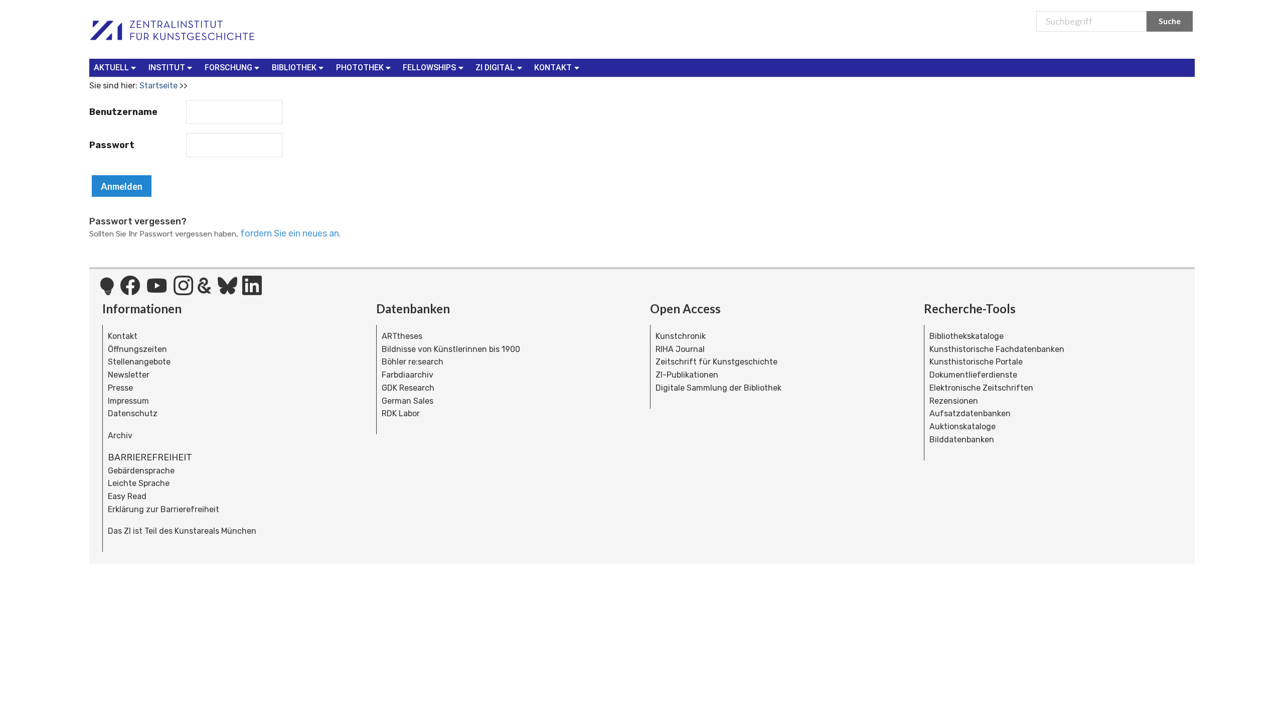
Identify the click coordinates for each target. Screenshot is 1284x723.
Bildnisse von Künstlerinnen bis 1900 (451, 349)
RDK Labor (401, 413)
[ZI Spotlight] (107, 291)
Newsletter (128, 375)
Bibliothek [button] (294, 67)
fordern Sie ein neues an (289, 233)
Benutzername (123, 111)
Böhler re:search (412, 362)
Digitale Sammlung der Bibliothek (718, 388)
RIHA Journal (680, 349)
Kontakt (122, 336)
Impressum (128, 401)
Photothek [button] (360, 67)
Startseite (158, 85)
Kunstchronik (681, 336)
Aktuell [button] (111, 67)
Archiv (120, 435)
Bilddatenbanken (961, 439)
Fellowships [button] (429, 67)
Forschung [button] (228, 67)
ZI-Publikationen (687, 375)
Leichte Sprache (139, 483)
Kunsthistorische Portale (976, 362)
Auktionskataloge (962, 426)
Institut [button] (166, 67)
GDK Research (408, 388)
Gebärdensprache (141, 470)
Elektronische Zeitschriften (981, 388)
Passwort (111, 145)
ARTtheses (402, 336)
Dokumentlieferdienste (973, 375)
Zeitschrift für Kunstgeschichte (716, 362)
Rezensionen (953, 401)
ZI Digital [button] (495, 67)
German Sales (407, 401)
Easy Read (127, 496)
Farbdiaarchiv (407, 375)
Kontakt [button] (553, 67)
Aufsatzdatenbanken (970, 413)
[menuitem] (117, 67)
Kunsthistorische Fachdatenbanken (996, 349)
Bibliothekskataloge (966, 336)
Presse (120, 388)
